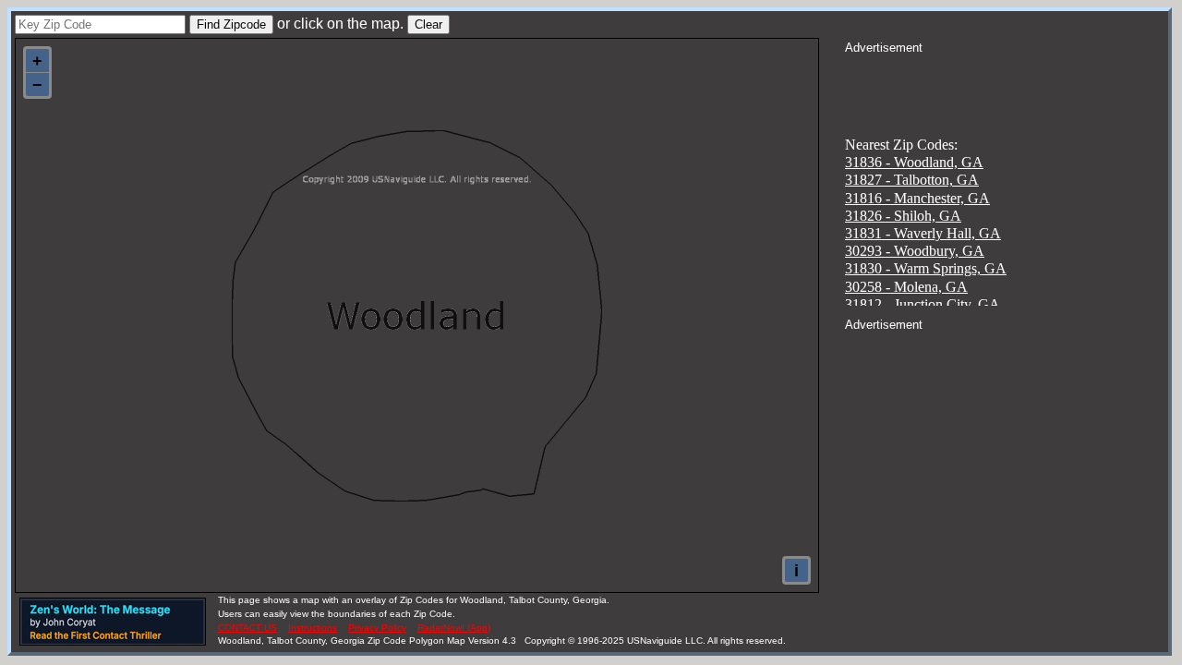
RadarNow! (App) (453, 628)
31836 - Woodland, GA (914, 162)
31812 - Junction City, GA (922, 304)
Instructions (312, 628)
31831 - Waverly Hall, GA (923, 233)
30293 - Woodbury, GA (914, 251)
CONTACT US (247, 628)
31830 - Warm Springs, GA (926, 268)
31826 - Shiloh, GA (903, 216)
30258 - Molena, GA (906, 287)
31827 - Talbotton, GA (912, 179)
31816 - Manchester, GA (917, 198)
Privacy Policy (377, 628)
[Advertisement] (1006, 79)
